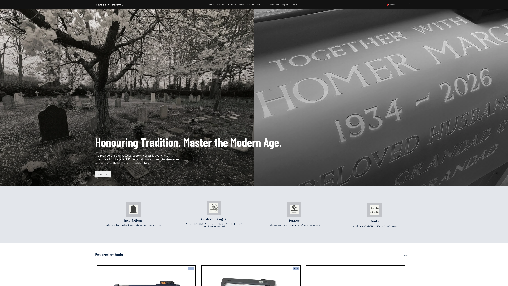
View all (406, 255)
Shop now (103, 174)
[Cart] (410, 5)
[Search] (398, 5)
